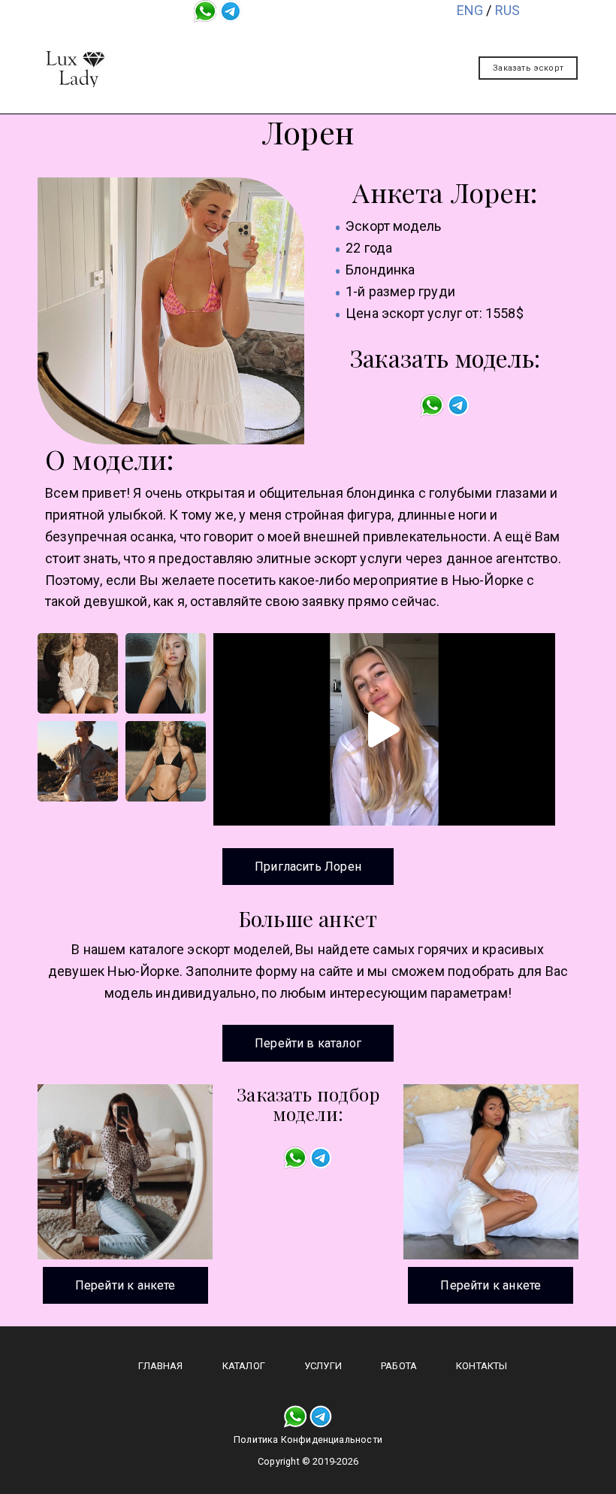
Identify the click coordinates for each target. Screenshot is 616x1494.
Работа (275, 74)
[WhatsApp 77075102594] (205, 10)
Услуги (410, 40)
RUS (508, 10)
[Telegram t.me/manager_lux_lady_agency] (230, 10)
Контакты (363, 74)
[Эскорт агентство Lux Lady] (75, 68)
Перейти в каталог (308, 1043)
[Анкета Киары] (490, 1171)
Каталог (326, 40)
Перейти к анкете (125, 1285)
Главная (239, 40)
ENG (470, 10)
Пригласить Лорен (308, 866)
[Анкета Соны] (125, 1171)
